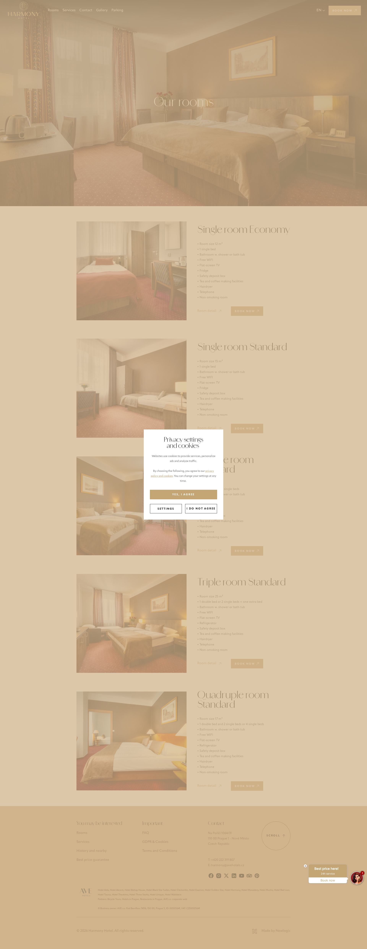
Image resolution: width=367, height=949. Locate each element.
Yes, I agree (183, 494)
